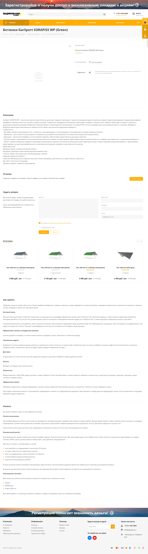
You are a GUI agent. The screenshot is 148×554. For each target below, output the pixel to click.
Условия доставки (38, 531)
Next (141, 241)
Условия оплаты (37, 528)
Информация (37, 521)
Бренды (62, 528)
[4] (82, 45)
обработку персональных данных (60, 223)
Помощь (34, 525)
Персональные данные (11, 533)
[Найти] (104, 14)
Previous (138, 241)
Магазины (7, 531)
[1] (76, 45)
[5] (84, 45)
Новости (6, 528)
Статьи (61, 531)
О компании (7, 525)
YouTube (95, 538)
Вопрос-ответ (64, 525)
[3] (80, 45)
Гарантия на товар (38, 533)
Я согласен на (56, 223)
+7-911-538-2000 (122, 13)
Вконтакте (90, 538)
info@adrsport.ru (130, 530)
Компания (7, 521)
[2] (78, 45)
